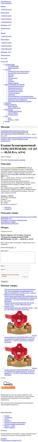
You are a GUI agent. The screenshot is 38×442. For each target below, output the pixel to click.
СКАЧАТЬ (7, 103)
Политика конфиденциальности (14, 424)
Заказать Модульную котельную (18, 73)
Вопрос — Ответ (13, 119)
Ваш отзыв (5, 251)
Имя (3, 266)
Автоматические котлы (15, 91)
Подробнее (7, 301)
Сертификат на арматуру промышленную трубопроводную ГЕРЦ (14, 221)
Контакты (7, 421)
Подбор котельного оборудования (18, 71)
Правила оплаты (13, 68)
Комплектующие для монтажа (17, 99)
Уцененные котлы (13, 93)
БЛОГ (6, 116)
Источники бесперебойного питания (19, 101)
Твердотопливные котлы (16, 86)
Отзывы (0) (8, 209)
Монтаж (10, 76)
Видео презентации (14, 108)
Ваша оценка (5, 247)
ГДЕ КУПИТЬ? (13, 113)
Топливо (7, 121)
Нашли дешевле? (13, 83)
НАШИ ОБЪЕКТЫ (10, 104)
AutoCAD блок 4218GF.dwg (9, 223)
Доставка (11, 74)
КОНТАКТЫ (8, 109)
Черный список (13, 114)
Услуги (6, 419)
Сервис (10, 79)
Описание (7, 207)
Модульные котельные (15, 89)
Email (3, 269)
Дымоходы (11, 94)
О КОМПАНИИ (9, 64)
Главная (6, 416)
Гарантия (11, 81)
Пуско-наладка (12, 78)
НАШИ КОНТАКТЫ (15, 111)
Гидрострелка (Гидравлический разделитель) (22, 98)
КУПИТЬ (4, 439)
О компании (8, 417)
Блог (9, 118)
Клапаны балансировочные (16, 160)
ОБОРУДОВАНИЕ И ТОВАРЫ (14, 84)
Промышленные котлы (15, 88)
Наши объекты (12, 106)
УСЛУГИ (7, 69)
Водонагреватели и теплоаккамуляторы (20, 96)
